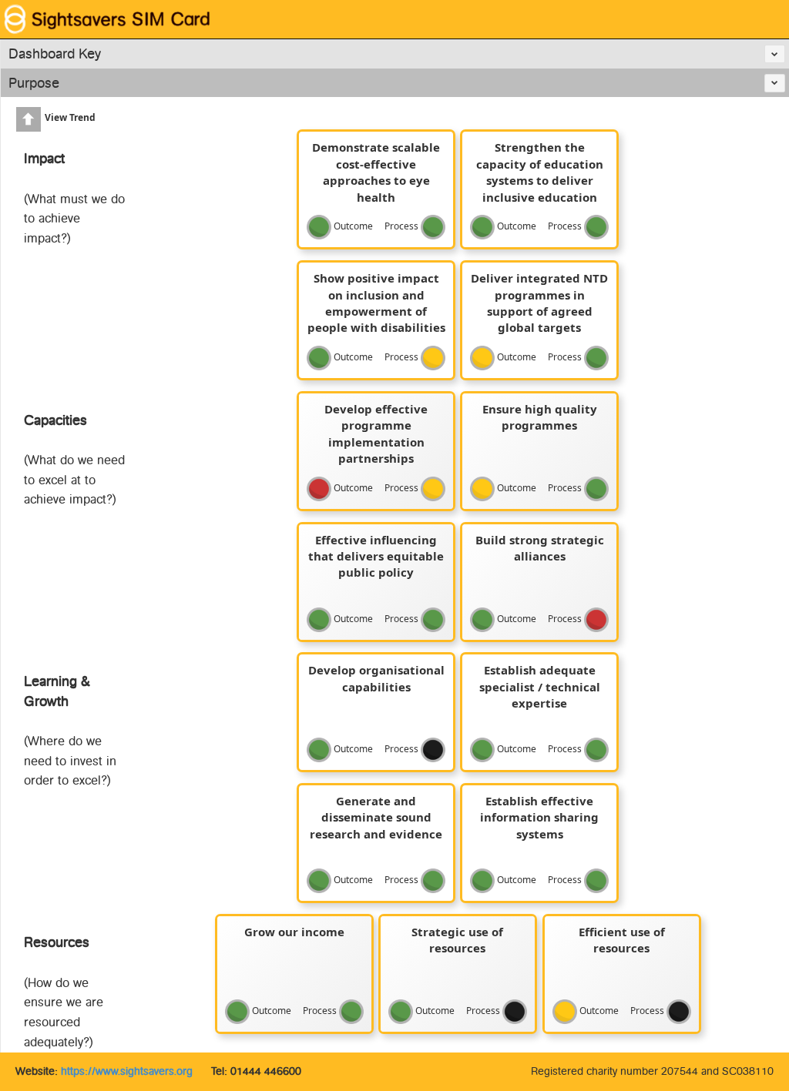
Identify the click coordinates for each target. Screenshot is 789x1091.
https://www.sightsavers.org (127, 1071)
